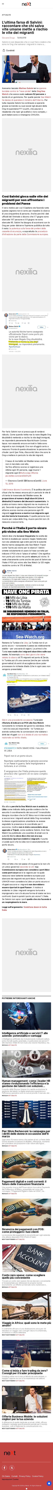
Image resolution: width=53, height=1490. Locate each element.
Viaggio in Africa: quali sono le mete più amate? (26, 1324)
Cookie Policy (37, 1476)
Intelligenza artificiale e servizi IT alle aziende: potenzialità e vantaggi (25, 1034)
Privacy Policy (25, 1476)
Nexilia (5, 1045)
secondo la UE (26, 867)
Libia (26, 642)
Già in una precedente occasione (17, 720)
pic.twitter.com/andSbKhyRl (18, 476)
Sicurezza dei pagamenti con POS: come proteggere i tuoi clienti (23, 1230)
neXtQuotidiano (8, 1239)
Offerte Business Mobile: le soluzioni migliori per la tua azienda (24, 1417)
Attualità (6, 15)
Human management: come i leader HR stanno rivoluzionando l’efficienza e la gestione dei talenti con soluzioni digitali (26, 1083)
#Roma (34, 473)
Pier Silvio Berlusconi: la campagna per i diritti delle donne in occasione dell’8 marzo (26, 1134)
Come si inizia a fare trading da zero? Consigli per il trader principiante (25, 1372)
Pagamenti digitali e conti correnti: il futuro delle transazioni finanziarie (24, 1182)
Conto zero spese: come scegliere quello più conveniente (23, 1276)
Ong (39, 91)
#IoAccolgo (25, 473)
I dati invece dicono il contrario (16, 489)
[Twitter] (10, 1466)
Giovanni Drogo (8, 38)
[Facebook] (3, 1466)
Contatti (14, 1476)
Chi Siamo (6, 1476)
